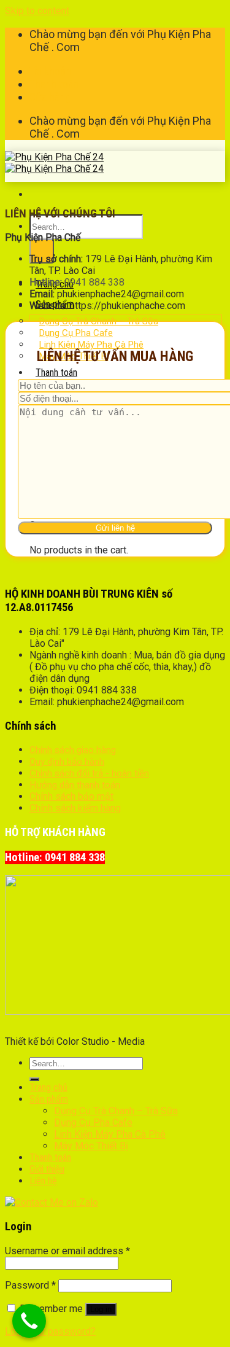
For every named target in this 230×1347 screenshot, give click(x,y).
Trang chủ (48, 1087)
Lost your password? (50, 1331)
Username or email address (67, 1251)
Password (30, 1285)
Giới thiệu (46, 1169)
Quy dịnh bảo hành (66, 761)
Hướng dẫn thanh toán (74, 785)
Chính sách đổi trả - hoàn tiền (89, 773)
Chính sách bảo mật (71, 796)
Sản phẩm (48, 1099)
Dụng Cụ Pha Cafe (93, 1122)
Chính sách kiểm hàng (75, 808)
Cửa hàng (50, 96)
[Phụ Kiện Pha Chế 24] (54, 162)
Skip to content (37, 11)
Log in (101, 1309)
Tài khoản (50, 70)
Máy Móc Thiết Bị (91, 1146)
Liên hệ (43, 1181)
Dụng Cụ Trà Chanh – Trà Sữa (116, 1111)
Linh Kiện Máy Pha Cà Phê (110, 1134)
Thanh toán (54, 83)
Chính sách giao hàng (72, 749)
